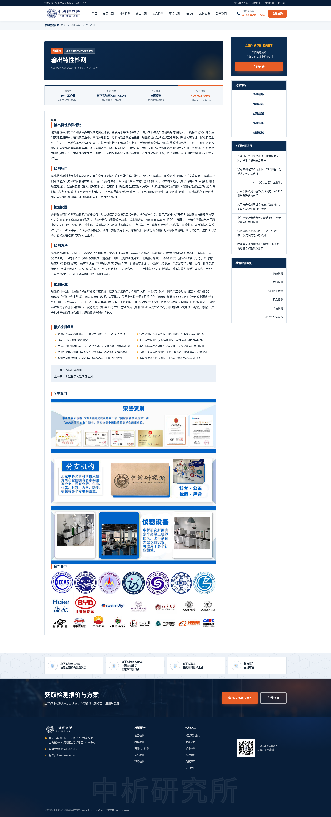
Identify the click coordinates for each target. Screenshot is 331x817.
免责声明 (190, 761)
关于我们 (282, 3)
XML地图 (269, 3)
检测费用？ (259, 123)
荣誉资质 (204, 13)
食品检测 (108, 13)
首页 (94, 13)
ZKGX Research (123, 810)
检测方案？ (259, 104)
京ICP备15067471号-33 (93, 810)
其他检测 (90, 25)
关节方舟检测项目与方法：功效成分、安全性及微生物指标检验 (94, 346)
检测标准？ (259, 132)
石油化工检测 (275, 291)
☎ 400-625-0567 (239, 697)
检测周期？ (259, 94)
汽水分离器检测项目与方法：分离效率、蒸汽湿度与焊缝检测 (93, 352)
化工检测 (141, 13)
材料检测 (124, 13)
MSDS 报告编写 (273, 317)
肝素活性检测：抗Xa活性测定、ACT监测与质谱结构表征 (172, 340)
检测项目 (75, 25)
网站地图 (256, 3)
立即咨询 (259, 66)
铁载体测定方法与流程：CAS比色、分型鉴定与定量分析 (171, 334)
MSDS (189, 13)
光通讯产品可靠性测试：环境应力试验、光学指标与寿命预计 (93, 334)
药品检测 (157, 13)
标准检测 (190, 748)
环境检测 (174, 13)
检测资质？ (259, 113)
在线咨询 (277, 13)
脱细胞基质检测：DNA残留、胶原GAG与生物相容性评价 (90, 358)
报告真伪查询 (241, 3)
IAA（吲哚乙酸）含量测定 (73, 340)
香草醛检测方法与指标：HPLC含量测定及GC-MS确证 (170, 358)
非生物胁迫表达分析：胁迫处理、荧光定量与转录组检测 (171, 346)
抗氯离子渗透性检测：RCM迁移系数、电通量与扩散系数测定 (174, 352)
